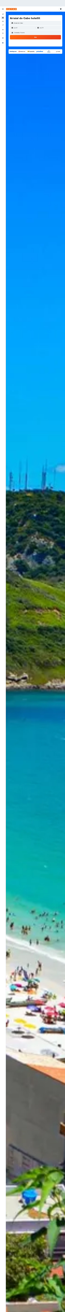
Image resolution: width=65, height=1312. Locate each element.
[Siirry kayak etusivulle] (11, 9)
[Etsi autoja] (3, 21)
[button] (3, 9)
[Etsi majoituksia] (3, 17)
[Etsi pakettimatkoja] (3, 25)
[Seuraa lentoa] (3, 33)
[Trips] (3, 38)
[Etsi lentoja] (3, 14)
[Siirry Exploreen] (3, 29)
